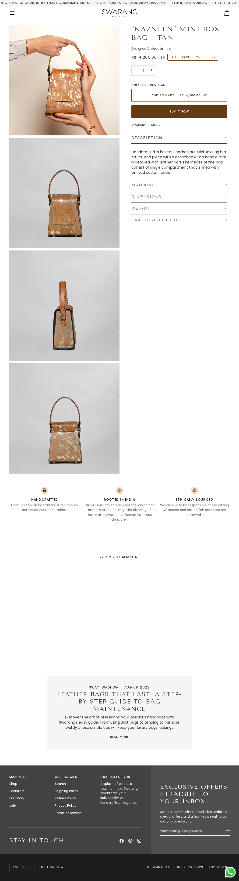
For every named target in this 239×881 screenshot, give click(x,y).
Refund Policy (65, 798)
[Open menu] (16, 13)
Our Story (16, 798)
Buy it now (179, 111)
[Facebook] (122, 841)
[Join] (226, 830)
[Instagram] (139, 841)
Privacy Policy (65, 805)
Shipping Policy (66, 791)
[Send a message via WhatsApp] (230, 872)
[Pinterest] (130, 841)
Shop (13, 784)
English (20, 867)
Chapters (16, 791)
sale (12, 805)
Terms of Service (68, 813)
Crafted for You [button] (115, 777)
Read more (119, 737)
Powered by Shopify (212, 867)
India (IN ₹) (49, 867)
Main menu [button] (18, 777)
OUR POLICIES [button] (66, 777)
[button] (179, 138)
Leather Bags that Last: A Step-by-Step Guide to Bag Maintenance (119, 702)
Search (60, 784)
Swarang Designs (146, 125)
